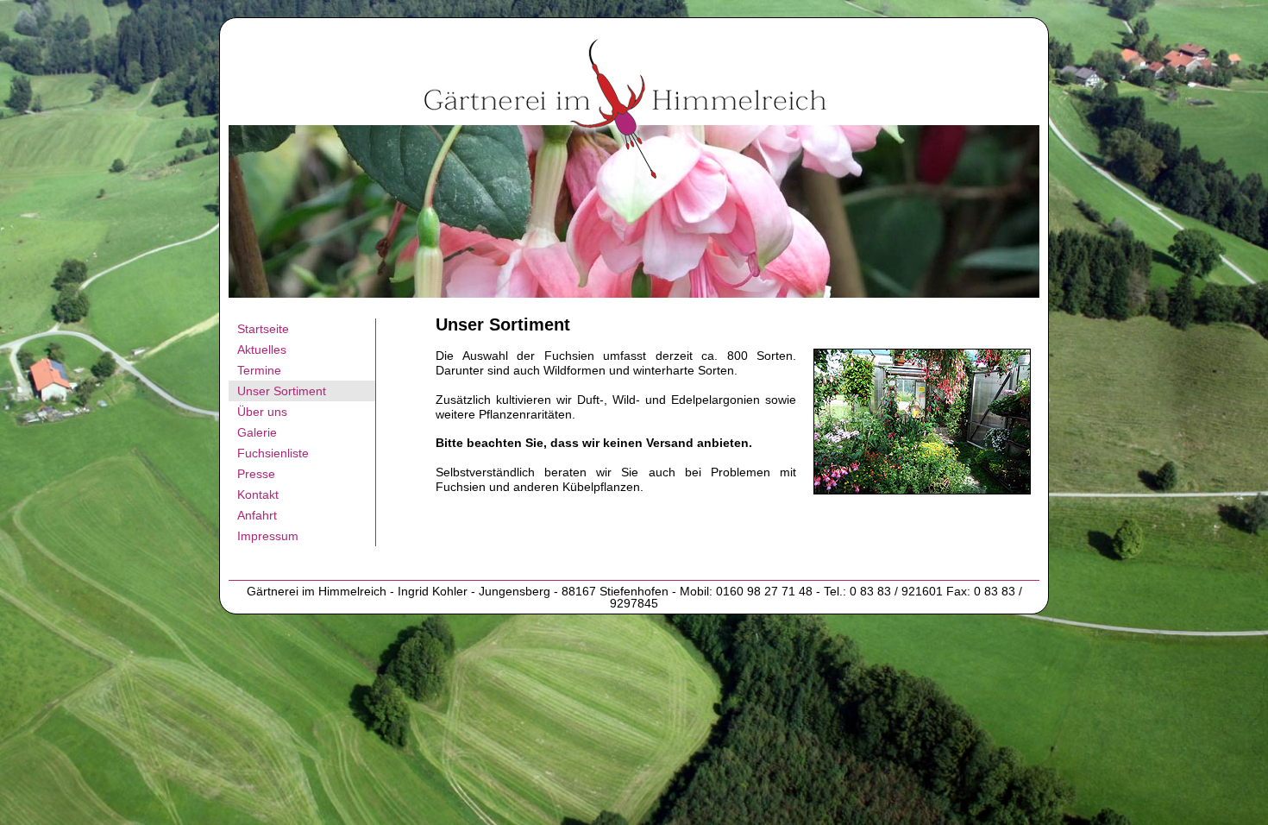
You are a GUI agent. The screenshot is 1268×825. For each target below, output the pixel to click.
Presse (256, 474)
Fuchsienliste (273, 453)
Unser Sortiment (281, 391)
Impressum (267, 536)
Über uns (262, 412)
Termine (259, 370)
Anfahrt (257, 515)
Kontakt (258, 494)
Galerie (257, 432)
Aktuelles (261, 349)
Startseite (263, 329)
